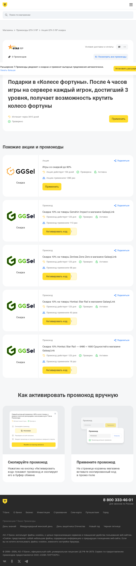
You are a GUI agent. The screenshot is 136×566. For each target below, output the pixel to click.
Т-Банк (6, 512)
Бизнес (29, 512)
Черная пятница (112, 526)
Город (106, 512)
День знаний (9, 526)
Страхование (60, 512)
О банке (17, 512)
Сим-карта (76, 512)
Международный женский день (36, 526)
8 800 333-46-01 (118, 500)
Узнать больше (7, 70)
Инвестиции (43, 512)
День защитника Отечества (71, 526)
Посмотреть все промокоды (112, 57)
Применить (118, 119)
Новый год (94, 526)
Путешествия (92, 512)
